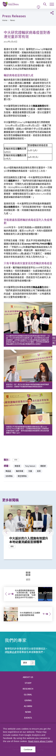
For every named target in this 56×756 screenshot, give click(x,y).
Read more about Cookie (40, 741)
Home (4, 20)
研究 (15, 460)
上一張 (6, 532)
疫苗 (39, 471)
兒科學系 (9, 476)
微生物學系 (22, 476)
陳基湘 (17, 466)
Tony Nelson (30, 466)
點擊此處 (12, 652)
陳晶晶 (8, 471)
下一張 (49, 532)
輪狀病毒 (19, 471)
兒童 (30, 471)
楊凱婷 (43, 466)
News (12, 20)
